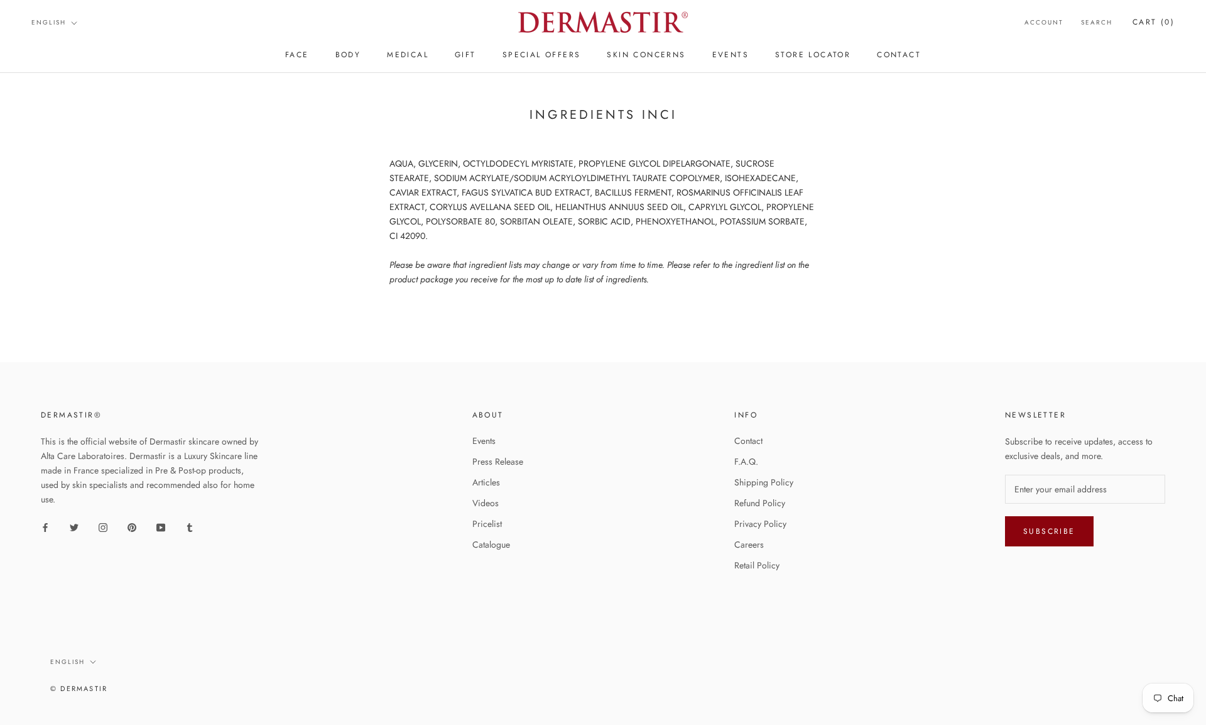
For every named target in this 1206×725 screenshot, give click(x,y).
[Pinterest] (132, 526)
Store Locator (812, 54)
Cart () (1154, 22)
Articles (486, 482)
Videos (485, 503)
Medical (407, 54)
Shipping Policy (763, 482)
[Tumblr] (189, 526)
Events (484, 440)
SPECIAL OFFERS (542, 54)
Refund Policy (759, 503)
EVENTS (730, 54)
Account (1043, 22)
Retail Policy (757, 565)
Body (348, 54)
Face (297, 54)
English (48, 22)
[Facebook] (45, 526)
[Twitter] (74, 526)
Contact (748, 440)
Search (1096, 22)
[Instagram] (103, 526)
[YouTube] (160, 526)
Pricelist (487, 523)
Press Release (497, 461)
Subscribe (1049, 531)
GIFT (465, 54)
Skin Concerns (646, 54)
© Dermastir (78, 688)
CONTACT (899, 54)
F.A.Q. (746, 461)
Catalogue (491, 544)
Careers (749, 544)
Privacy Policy (760, 523)
